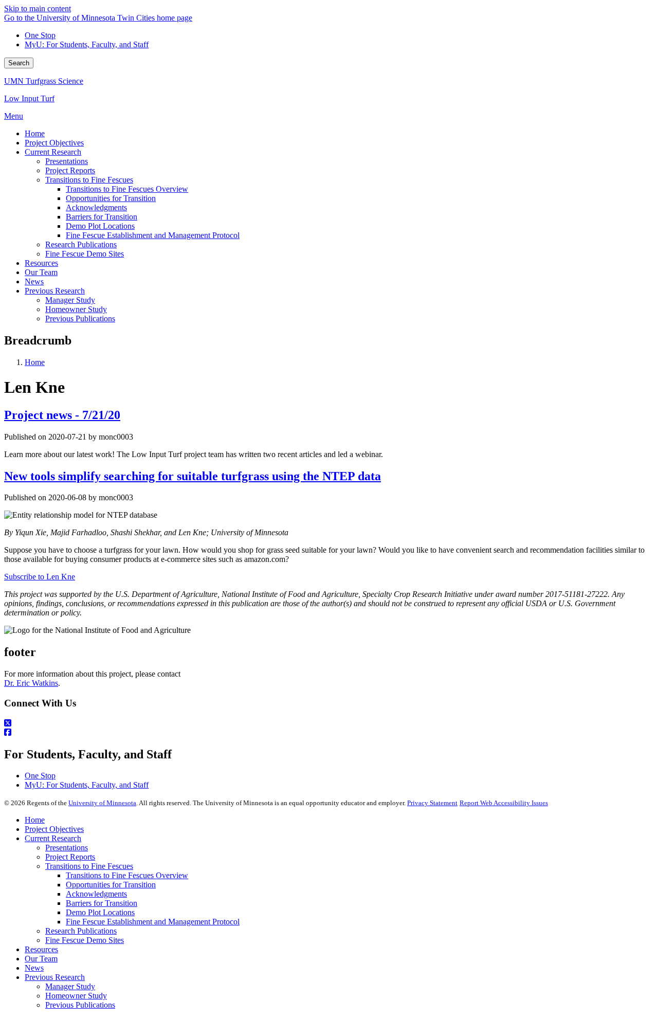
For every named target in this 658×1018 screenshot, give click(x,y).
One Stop (40, 35)
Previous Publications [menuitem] (80, 318)
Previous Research (55, 977)
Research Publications (81, 930)
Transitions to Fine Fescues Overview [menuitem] (127, 189)
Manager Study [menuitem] (70, 300)
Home (35, 362)
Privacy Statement (432, 803)
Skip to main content (37, 8)
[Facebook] (329, 732)
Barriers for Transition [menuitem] (101, 216)
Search (18, 63)
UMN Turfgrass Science (43, 81)
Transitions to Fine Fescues (89, 866)
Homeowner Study (76, 995)
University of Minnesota (102, 803)
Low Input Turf (29, 98)
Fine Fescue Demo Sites (84, 940)
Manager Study (70, 986)
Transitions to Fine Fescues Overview (127, 875)
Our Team (41, 958)
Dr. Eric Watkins (31, 683)
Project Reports (70, 856)
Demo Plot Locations (100, 912)
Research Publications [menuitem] (81, 244)
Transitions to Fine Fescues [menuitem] (89, 179)
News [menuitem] (34, 281)
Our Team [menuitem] (41, 272)
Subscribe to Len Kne (39, 576)
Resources (41, 949)
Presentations (66, 847)
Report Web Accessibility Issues (504, 803)
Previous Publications (80, 1005)
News (34, 968)
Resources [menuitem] (41, 263)
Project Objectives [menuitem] (54, 142)
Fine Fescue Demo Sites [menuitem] (84, 253)
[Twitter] (329, 723)
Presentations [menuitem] (66, 161)
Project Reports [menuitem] (70, 170)
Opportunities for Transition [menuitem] (111, 198)
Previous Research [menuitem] (55, 290)
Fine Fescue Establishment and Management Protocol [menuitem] (153, 235)
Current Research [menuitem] (53, 152)
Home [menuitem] (35, 133)
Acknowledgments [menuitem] (96, 207)
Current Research (53, 838)
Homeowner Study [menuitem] (76, 309)
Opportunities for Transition (111, 884)
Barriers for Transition (101, 903)
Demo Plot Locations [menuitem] (100, 226)
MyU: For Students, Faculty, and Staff (87, 44)
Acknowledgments (96, 893)
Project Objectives (54, 829)
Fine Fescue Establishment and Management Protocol (153, 921)
